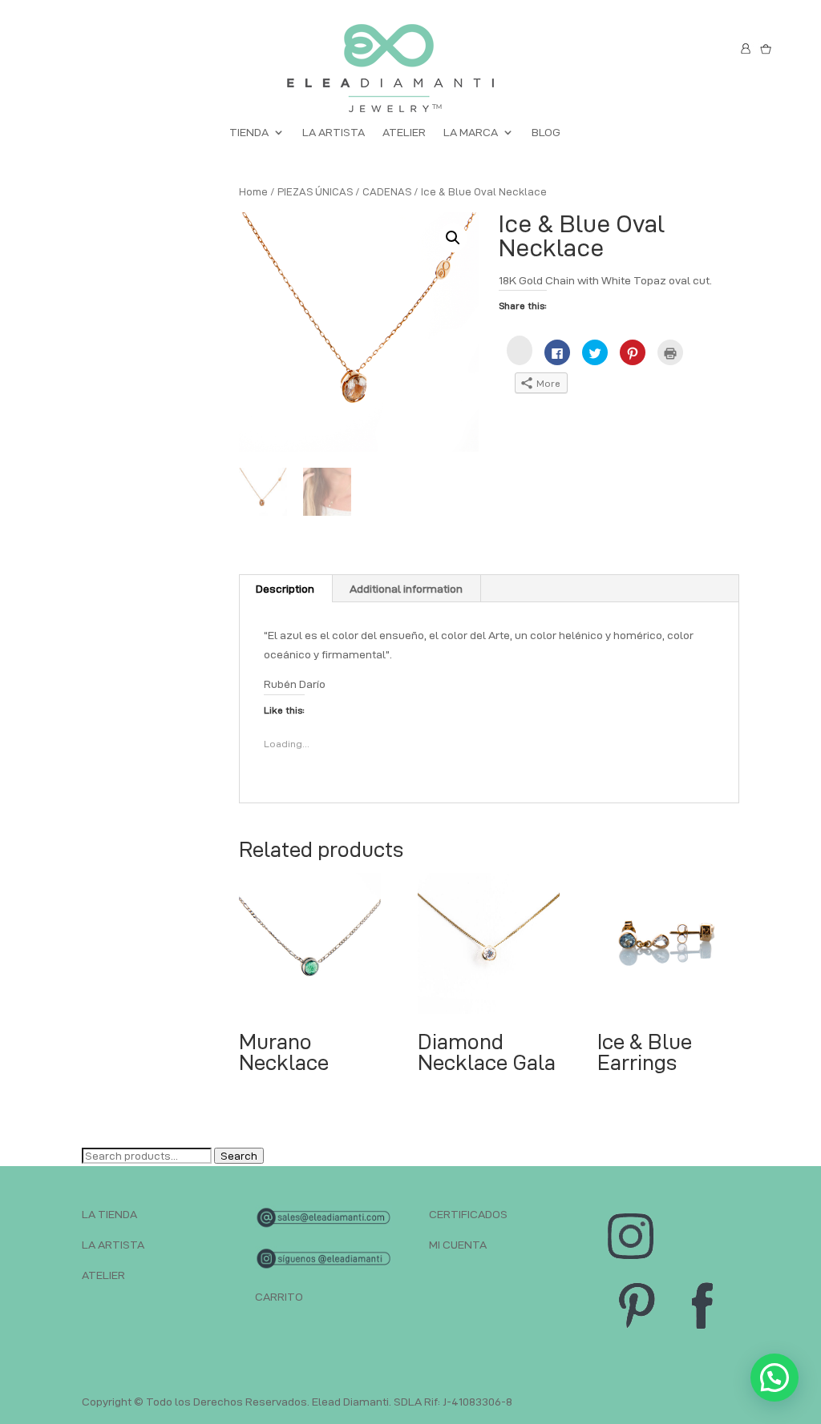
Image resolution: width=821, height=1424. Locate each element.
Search (238, 1155)
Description (285, 588)
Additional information (406, 588)
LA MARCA (470, 133)
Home (253, 191)
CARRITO (279, 1296)
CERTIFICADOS (468, 1214)
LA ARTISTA (333, 133)
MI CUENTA (458, 1244)
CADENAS (386, 191)
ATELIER (404, 133)
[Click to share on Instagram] (519, 350)
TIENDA (249, 133)
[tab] (285, 588)
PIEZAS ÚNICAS (315, 191)
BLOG (546, 133)
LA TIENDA (109, 1214)
